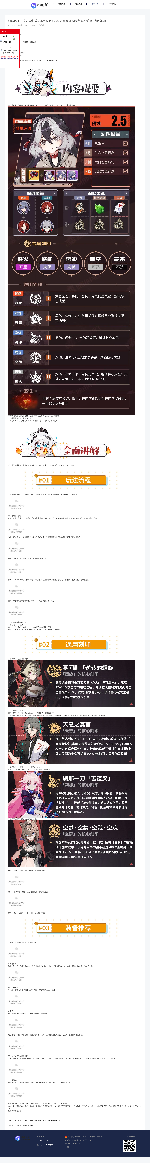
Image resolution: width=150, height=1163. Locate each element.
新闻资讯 (95, 4)
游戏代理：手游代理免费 (24, 1125)
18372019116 (42, 1140)
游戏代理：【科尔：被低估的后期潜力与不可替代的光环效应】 (38, 1121)
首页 (47, 4)
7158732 (49, 1145)
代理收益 (78, 4)
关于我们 (112, 4)
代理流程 (61, 4)
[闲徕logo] (39, 5)
